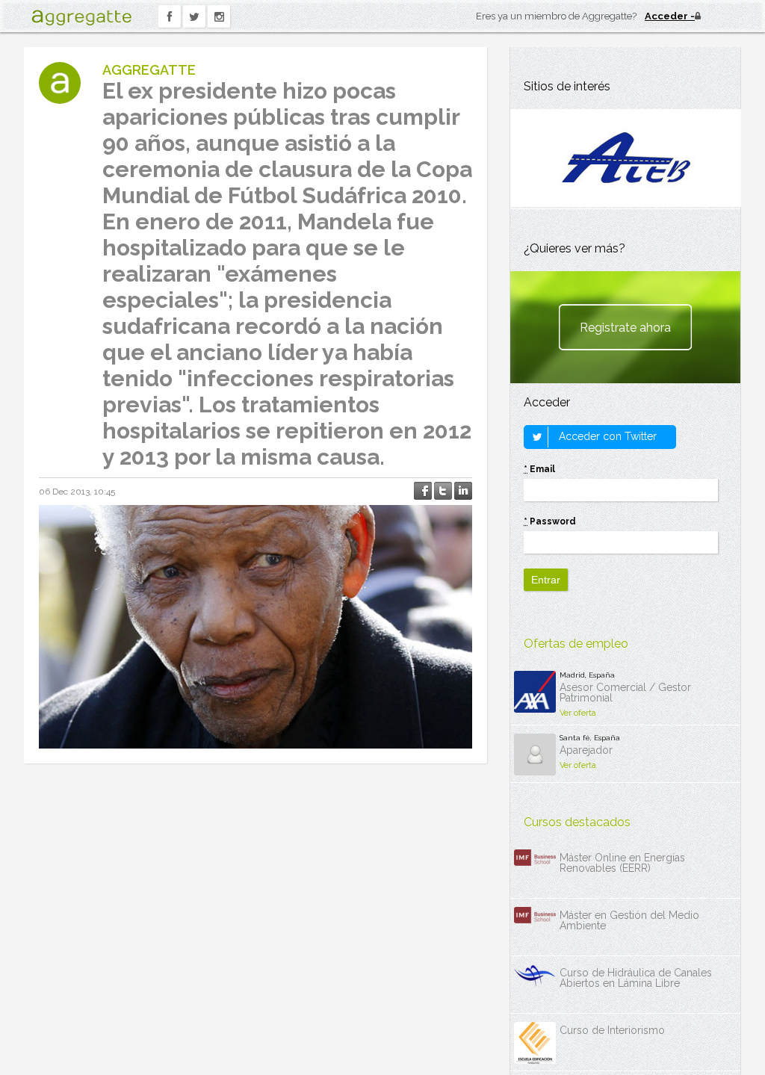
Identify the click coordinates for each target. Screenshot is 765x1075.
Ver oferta (578, 713)
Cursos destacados (577, 822)
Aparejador (586, 750)
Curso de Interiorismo (612, 1030)
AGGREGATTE (149, 70)
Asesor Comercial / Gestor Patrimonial (625, 692)
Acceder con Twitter (606, 436)
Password (550, 521)
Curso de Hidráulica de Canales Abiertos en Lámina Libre (636, 978)
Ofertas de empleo (576, 643)
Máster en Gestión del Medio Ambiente (629, 920)
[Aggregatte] (81, 17)
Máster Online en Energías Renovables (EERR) (622, 863)
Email (539, 469)
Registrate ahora (625, 327)
